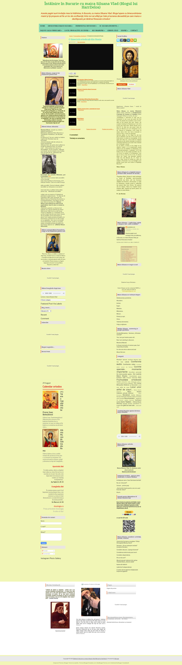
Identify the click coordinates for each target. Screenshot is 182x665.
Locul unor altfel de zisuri (77, 30)
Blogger (117, 658)
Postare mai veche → (108, 129)
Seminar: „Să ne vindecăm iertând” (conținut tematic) (127, 546)
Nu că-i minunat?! (122, 483)
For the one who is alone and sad (126, 349)
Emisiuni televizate (131, 377)
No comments (81, 42)
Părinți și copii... (121, 316)
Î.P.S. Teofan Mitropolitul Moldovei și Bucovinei (129, 384)
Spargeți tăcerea (127, 403)
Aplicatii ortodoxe (128, 359)
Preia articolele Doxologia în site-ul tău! (53, 510)
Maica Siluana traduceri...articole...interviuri (129, 392)
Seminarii (131, 400)
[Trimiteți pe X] (73, 73)
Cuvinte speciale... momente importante (129, 369)
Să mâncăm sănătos (122, 400)
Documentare (133, 376)
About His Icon (121, 352)
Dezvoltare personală (135, 372)
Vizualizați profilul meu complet (128, 242)
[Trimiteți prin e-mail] (70, 73)
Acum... (119, 492)
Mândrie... (119, 308)
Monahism (126, 395)
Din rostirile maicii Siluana (60, 26)
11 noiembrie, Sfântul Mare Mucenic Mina (87, 99)
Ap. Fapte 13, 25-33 (57, 482)
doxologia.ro (59, 506)
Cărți (122, 362)
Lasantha (76, 663)
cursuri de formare (127, 367)
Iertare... (119, 303)
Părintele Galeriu (131, 396)
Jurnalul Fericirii (53, 598)
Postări (45, 551)
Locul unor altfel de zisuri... (129, 388)
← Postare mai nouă (74, 129)
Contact (134, 30)
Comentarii (46, 553)
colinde (127, 362)
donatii (139, 376)
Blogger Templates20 (123, 663)
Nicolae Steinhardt (122, 396)
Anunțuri (119, 359)
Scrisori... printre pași (123, 485)
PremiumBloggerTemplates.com (87, 663)
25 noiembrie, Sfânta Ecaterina (85, 79)
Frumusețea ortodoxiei (86, 26)
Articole (136, 359)
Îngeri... (119, 306)
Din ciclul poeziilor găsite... (125, 374)
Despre (124, 30)
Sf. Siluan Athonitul (109, 26)
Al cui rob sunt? (121, 557)
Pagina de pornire (91, 129)
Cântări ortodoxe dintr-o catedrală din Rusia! (88, 108)
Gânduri (119, 382)
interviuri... (131, 383)
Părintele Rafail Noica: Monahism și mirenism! (119, 622)
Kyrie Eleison (80, 118)
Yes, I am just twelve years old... (126, 337)
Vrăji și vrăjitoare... (122, 324)
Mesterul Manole (122, 342)
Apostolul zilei (58, 466)
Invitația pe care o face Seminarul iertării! (129, 480)
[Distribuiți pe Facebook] (75, 73)
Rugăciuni (138, 398)
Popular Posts (122, 84)
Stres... (119, 319)
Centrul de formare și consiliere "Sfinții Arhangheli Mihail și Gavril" (128, 542)
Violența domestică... (123, 322)
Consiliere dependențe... (124, 555)
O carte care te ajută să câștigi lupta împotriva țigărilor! (127, 570)
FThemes (61, 663)
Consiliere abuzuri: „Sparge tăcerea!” (127, 549)
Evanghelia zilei (58, 486)
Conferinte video (129, 364)
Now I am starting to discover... (126, 340)
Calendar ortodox (52, 386)
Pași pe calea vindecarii (51, 30)
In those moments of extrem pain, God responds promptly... (128, 346)
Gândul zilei (112, 30)
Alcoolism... (120, 300)
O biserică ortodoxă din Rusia (85, 39)
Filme (139, 377)
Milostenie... (120, 311)
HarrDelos (131, 227)
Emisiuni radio (121, 377)
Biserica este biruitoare (129, 472)
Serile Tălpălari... (126, 402)
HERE (137, 288)
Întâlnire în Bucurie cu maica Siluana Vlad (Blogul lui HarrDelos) (91, 5)
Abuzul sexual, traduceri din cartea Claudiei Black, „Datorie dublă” (127, 561)
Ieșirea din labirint (122, 564)
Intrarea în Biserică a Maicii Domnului (86, 89)
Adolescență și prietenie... (124, 298)
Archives (131, 84)
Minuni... (119, 314)
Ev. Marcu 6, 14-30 (58, 502)
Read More (84, 84)
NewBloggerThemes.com (103, 663)
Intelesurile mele (126, 382)
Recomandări (98, 30)
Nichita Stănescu (136, 395)
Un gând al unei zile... (128, 405)
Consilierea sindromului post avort (127, 552)
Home (42, 26)
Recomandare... (130, 398)
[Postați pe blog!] (71, 73)
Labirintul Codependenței (124, 567)
